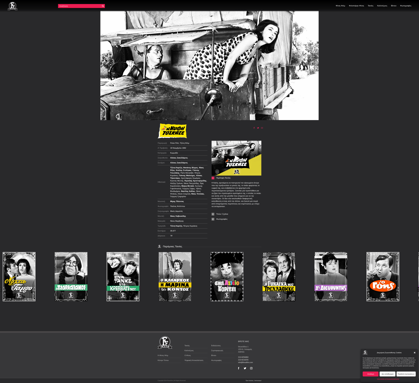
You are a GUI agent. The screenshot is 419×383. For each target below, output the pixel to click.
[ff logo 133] (12, 3)
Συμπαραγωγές (217, 350)
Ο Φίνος (188, 355)
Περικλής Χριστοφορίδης (195, 181)
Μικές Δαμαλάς (176, 211)
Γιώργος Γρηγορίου (178, 196)
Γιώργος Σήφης (188, 189)
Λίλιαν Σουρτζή (184, 194)
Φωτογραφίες (216, 360)
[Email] (261, 127)
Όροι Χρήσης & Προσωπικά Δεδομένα (388, 379)
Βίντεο (213, 355)
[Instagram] (251, 368)
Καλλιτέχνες (189, 350)
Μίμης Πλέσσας (177, 201)
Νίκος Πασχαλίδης (191, 183)
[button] (415, 353)
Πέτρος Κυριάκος (190, 226)
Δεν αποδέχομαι (387, 374)
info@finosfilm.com (245, 362)
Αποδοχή (370, 374)
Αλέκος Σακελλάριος (179, 158)
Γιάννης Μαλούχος (187, 175)
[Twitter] (257, 127)
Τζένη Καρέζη (176, 168)
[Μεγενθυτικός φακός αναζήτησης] (103, 6)
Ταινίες (187, 346)
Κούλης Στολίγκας (183, 170)
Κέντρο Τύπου (163, 360)
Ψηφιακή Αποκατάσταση (194, 360)
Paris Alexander (187, 173)
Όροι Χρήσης (249, 380)
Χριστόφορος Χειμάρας (190, 178)
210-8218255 (243, 360)
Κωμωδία (174, 153)
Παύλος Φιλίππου (177, 206)
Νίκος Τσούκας (197, 194)
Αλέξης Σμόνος (176, 183)
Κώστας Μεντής (176, 181)
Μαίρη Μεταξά (187, 186)
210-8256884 (243, 357)
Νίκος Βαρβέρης (177, 221)
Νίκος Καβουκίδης (178, 216)
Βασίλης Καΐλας (188, 191)
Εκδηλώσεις (216, 346)
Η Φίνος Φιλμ (163, 355)
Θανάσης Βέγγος (190, 168)
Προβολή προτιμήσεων (406, 374)
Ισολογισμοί (257, 380)
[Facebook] (253, 127)
